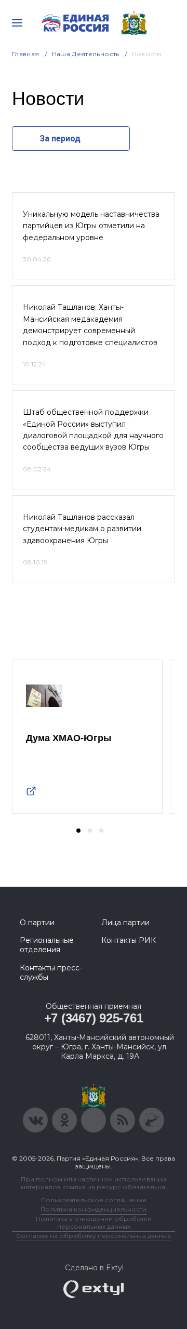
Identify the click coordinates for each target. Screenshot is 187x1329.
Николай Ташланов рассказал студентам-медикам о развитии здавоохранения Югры (82, 528)
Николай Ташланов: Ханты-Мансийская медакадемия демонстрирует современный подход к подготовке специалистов (90, 324)
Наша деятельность (85, 54)
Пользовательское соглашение (93, 1200)
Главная (25, 54)
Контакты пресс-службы (51, 972)
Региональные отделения (47, 945)
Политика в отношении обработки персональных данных (94, 1222)
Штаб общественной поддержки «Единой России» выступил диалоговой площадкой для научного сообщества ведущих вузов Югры (93, 429)
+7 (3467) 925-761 (93, 1018)
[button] (78, 830)
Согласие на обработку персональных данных (93, 1236)
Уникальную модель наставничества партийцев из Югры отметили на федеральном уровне (91, 225)
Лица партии (125, 922)
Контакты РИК (128, 940)
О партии (37, 922)
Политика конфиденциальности (93, 1209)
